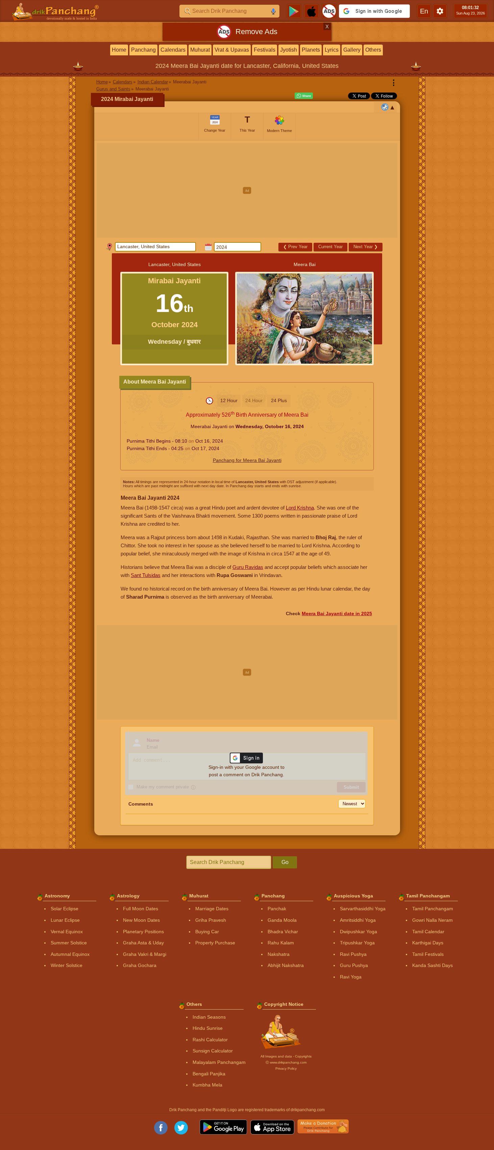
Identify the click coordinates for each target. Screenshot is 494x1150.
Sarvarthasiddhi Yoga (363, 908)
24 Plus (279, 400)
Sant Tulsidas (145, 575)
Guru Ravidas (247, 567)
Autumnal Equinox (70, 954)
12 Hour (229, 400)
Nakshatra (279, 954)
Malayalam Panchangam (219, 1062)
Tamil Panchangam (432, 908)
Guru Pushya (354, 965)
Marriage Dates (211, 908)
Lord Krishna (300, 508)
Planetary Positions (143, 931)
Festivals (264, 50)
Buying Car (207, 931)
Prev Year (295, 246)
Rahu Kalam (281, 942)
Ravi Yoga (351, 976)
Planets (311, 50)
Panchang (143, 50)
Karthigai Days (427, 942)
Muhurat (200, 50)
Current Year (330, 246)
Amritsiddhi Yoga (358, 920)
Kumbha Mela (207, 1085)
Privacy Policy (286, 1068)
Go (285, 862)
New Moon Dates (141, 920)
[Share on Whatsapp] (304, 96)
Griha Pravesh (210, 920)
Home (119, 50)
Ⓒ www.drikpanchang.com (286, 1062)
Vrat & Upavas (232, 50)
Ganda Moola (282, 920)
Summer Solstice (69, 942)
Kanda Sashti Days (432, 965)
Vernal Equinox (67, 931)
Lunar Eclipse (65, 920)
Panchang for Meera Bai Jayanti (247, 460)
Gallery (352, 50)
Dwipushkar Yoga (358, 931)
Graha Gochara (139, 965)
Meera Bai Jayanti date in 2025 (337, 613)
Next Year (365, 246)
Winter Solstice (66, 965)
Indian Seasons (209, 1017)
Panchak (277, 908)
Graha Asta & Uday (143, 942)
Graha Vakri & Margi (144, 954)
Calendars (173, 50)
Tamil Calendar (428, 931)
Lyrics (332, 50)
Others (373, 50)
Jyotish (288, 50)
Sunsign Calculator (213, 1050)
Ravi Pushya (353, 954)
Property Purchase (215, 942)
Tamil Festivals (428, 954)
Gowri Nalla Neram (432, 920)
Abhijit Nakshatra (286, 965)
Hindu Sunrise (208, 1028)
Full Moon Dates (140, 908)
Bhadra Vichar (283, 931)
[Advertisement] (247, 190)
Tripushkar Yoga (357, 942)
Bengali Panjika (209, 1073)
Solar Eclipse (64, 908)
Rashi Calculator (210, 1039)
